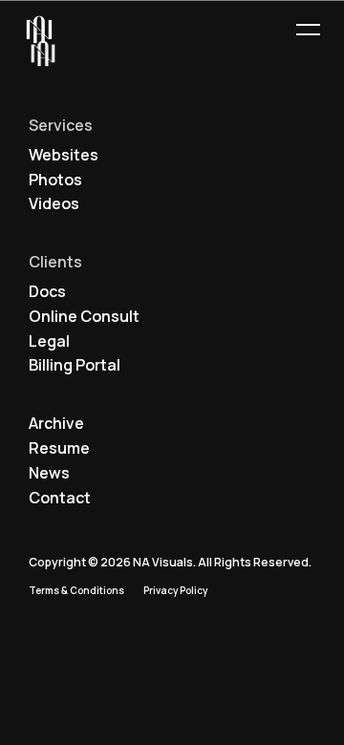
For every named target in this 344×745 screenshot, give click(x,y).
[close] (308, 30)
